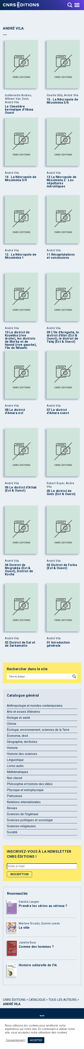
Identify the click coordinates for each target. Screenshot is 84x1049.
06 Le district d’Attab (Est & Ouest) (21, 489)
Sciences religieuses (21, 826)
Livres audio (15, 766)
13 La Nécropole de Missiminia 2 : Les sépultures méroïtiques (61, 182)
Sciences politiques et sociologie (30, 820)
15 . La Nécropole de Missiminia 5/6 (62, 101)
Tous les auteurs (62, 1000)
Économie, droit (17, 736)
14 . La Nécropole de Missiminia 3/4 (20, 179)
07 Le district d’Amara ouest (58, 411)
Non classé (14, 778)
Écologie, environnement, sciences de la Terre (38, 730)
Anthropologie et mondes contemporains (35, 705)
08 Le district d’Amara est (15, 411)
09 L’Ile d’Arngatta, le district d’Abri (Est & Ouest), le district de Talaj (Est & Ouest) (63, 337)
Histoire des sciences (22, 754)
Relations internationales (24, 802)
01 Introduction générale (58, 644)
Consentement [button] (15, 1040)
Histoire (12, 748)
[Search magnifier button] (74, 676)
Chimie (11, 724)
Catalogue (37, 1000)
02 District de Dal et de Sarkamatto (20, 644)
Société (12, 832)
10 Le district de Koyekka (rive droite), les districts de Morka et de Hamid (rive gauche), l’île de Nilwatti (21, 340)
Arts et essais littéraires (23, 712)
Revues (12, 808)
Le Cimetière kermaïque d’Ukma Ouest (19, 109)
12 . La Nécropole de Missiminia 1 (20, 256)
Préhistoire (14, 796)
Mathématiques (17, 772)
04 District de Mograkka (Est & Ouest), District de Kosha (19, 569)
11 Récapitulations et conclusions (61, 256)
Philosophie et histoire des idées (30, 784)
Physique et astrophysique (25, 790)
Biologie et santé (18, 718)
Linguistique (15, 760)
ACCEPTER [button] (36, 1040)
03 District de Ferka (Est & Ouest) (62, 566)
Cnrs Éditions (14, 1000)
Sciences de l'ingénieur (22, 814)
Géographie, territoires (22, 742)
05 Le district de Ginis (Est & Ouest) (61, 492)
